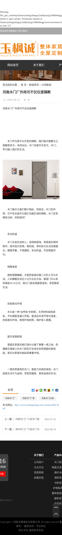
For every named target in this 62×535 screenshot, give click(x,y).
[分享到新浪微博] (37, 390)
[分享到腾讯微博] (52, 390)
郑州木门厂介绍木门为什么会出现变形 (28, 429)
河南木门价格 (47, 398)
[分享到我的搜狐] (49, 390)
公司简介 (39, 462)
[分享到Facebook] (56, 390)
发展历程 (39, 477)
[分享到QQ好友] (45, 390)
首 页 (23, 85)
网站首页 (12, 65)
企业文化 (39, 467)
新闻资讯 (34, 85)
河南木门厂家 (28, 398)
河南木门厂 (10, 398)
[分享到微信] (41, 390)
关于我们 (38, 65)
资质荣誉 (39, 472)
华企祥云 (41, 526)
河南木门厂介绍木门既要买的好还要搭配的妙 (28, 419)
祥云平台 (23, 530)
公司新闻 (46, 85)
